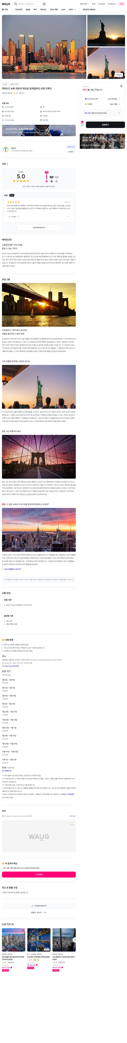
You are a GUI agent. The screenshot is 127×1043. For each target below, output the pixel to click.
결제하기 (105, 125)
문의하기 (71, 152)
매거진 (93, 4)
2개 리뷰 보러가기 (39, 227)
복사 (45, 912)
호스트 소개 (71, 147)
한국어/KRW (112, 4)
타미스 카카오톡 (68, 794)
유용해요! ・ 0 (15, 217)
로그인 (122, 4)
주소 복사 (72, 816)
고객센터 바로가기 (40, 906)
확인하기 (40, 874)
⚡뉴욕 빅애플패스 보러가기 (11, 569)
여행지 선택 (83, 4)
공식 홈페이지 (6, 771)
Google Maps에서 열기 (10, 666)
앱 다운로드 (101, 4)
